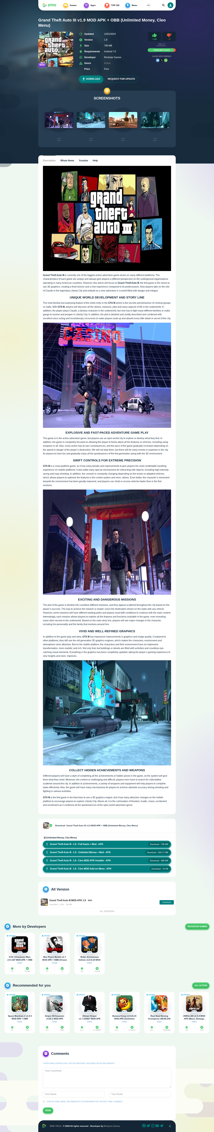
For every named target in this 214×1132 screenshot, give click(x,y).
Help (95, 160)
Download (93, 79)
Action (107, 63)
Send (48, 1110)
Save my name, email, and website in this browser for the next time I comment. (84, 1102)
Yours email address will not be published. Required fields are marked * (79, 1063)
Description (49, 160)
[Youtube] (157, 1126)
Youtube (83, 160)
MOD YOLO (55, 1126)
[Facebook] (144, 1126)
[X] (161, 60)
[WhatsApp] (166, 60)
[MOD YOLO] (49, 5)
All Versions (107, 911)
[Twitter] (149, 1126)
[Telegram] (157, 60)
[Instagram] (153, 1126)
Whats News (67, 160)
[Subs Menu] (148, 5)
